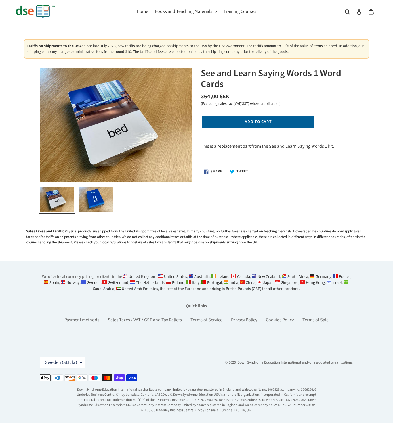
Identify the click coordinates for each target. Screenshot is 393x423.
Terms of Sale (315, 320)
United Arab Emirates (140, 289)
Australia (202, 277)
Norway (73, 283)
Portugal (214, 283)
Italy (196, 283)
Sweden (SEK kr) (61, 362)
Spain (54, 283)
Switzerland (118, 283)
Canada (243, 277)
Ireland (223, 277)
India (234, 283)
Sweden (94, 283)
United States (175, 277)
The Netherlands (150, 283)
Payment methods (81, 320)
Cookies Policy (280, 320)
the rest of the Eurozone (180, 289)
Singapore (289, 283)
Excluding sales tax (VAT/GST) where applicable (240, 103)
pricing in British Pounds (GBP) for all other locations (254, 289)
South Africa (297, 277)
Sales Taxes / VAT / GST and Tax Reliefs (145, 320)
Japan (268, 283)
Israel (337, 283)
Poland (178, 283)
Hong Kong (315, 283)
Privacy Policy (244, 320)
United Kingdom (143, 277)
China (250, 283)
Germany (323, 277)
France (344, 277)
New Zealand (268, 277)
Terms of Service (206, 320)
